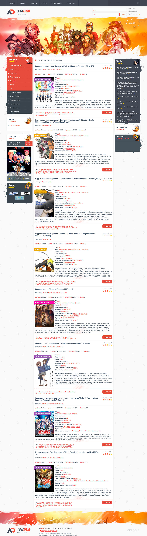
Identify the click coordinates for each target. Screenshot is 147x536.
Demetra (101, 481)
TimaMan (66, 148)
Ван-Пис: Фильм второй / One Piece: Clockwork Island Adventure (127, 92)
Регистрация (131, 8)
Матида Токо (77, 479)
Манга (12, 85)
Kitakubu (62, 392)
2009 (58, 133)
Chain (64, 502)
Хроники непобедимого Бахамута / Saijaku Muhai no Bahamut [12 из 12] (64, 66)
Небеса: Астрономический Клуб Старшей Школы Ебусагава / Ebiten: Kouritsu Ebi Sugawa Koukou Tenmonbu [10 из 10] (128, 114)
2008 (58, 190)
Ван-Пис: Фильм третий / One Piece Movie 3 (127, 102)
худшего (56, 444)
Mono (69, 171)
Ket (72, 370)
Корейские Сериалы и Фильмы (57, 292)
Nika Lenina (71, 93)
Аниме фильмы (15, 77)
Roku (37, 446)
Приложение (65, 517)
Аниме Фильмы (46, 125)
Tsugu (65, 171)
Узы (59, 226)
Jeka (62, 429)
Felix (73, 97)
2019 (58, 301)
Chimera (43, 130)
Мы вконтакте (14, 108)
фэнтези (77, 303)
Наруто (41, 170)
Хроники (41, 112)
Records (65, 446)
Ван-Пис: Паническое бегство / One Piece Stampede (127, 72)
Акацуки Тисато (77, 90)
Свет (52, 502)
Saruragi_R (75, 431)
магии (72, 444)
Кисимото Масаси (78, 146)
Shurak (74, 485)
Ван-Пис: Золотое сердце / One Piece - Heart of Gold (128, 67)
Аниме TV (45, 69)
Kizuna (45, 227)
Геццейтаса (58, 502)
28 (86, 462)
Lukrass (93, 431)
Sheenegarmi (45, 351)
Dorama (65, 337)
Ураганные (47, 170)
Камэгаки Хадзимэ (66, 201)
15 (86, 74)
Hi (56, 171)
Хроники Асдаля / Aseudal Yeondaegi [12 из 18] (54, 289)
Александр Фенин (74, 316)
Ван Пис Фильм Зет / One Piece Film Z (128, 97)
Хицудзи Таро (77, 424)
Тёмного (66, 281)
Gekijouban (39, 171)
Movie (74, 171)
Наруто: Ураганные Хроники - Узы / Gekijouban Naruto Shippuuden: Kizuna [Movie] (68, 179)
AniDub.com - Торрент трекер (18, 12)
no (72, 112)
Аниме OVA (13, 73)
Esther (78, 426)
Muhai (68, 112)
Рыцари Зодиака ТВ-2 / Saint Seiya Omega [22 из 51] (127, 120)
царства (72, 281)
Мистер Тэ (75, 320)
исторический (70, 303)
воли (67, 170)
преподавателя (64, 444)
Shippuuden (51, 171)
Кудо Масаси (64, 476)
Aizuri (68, 370)
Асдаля (47, 337)
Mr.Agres (87, 431)
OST (11, 88)
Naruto (45, 171)
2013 (58, 355)
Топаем (51, 392)
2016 (58, 77)
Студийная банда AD (69, 481)
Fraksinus (82, 431)
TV (42, 114)
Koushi (53, 446)
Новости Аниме (15, 104)
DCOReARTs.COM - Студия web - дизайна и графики (133, 530)
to (56, 446)
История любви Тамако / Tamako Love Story (128, 107)
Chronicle (69, 502)
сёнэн (86, 136)
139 (87, 408)
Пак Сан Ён (84, 313)
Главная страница (16, 65)
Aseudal (52, 337)
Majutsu (47, 446)
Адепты (60, 281)
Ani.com (42, 528)
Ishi (61, 171)
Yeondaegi (59, 337)
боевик (61, 80)
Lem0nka (72, 148)
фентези (74, 414)
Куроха (63, 365)
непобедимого (49, 112)
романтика (73, 80)
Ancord (65, 93)
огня (71, 170)
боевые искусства (79, 136)
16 (89, 351)
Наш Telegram (14, 112)
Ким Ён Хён (76, 313)
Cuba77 (95, 481)
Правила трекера (15, 92)
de (40, 446)
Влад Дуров (89, 481)
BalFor (78, 481)
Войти (123, 14)
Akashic (60, 446)
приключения (63, 136)
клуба (47, 392)
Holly (64, 370)
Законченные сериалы (56, 69)
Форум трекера (15, 96)
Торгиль (82, 481)
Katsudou (68, 392)
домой (57, 392)
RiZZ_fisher (66, 426)
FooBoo (43, 74)
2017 (58, 411)
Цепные (41, 502)
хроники (54, 170)
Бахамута (58, 112)
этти (82, 80)
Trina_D (65, 316)
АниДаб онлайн (15, 100)
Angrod (98, 431)
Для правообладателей (48, 531)
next (140, 67)
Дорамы (12, 81)
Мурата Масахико (66, 144)
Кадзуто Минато (66, 422)
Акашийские (43, 444)
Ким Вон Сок (65, 311)
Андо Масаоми (65, 88)
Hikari (47, 504)
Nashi (43, 446)
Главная (11, 519)
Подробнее (107, 112)
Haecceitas (39, 504)
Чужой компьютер (133, 14)
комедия (66, 80)
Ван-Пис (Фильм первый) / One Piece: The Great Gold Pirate (128, 77)
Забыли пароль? (132, 11)
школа (79, 80)
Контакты (21, 517)
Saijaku (64, 112)
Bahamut (38, 114)
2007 (58, 247)
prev (140, 70)
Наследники (62, 170)
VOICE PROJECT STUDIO (67, 318)
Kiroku (74, 392)
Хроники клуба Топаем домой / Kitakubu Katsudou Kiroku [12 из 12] (62, 343)
